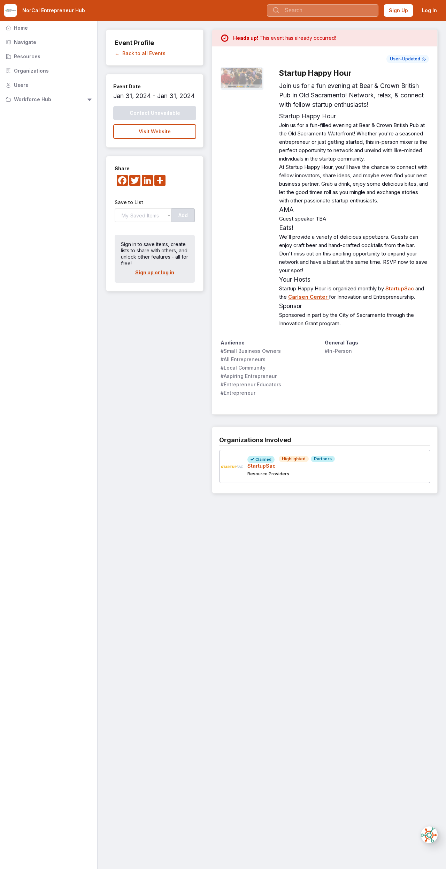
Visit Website (155, 131)
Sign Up (398, 10)
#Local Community (243, 368)
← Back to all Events (140, 53)
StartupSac (399, 288)
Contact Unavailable (155, 113)
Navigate (20, 42)
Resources (22, 56)
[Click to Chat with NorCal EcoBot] (429, 834)
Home (16, 28)
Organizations (26, 71)
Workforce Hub (27, 99)
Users (16, 85)
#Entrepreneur (238, 393)
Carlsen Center (308, 297)
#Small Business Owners (251, 351)
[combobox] (322, 10)
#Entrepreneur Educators (251, 384)
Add (183, 215)
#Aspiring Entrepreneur (249, 376)
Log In (429, 10)
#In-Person (338, 351)
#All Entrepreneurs (243, 359)
